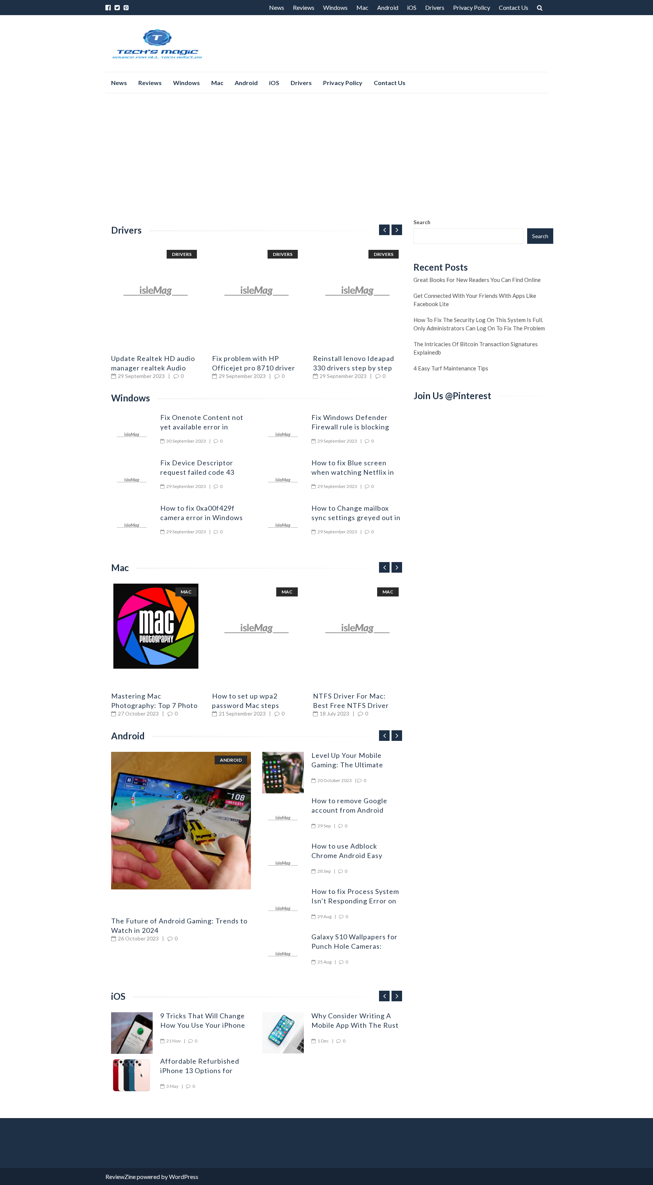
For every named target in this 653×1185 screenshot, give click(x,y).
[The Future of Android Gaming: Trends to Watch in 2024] (181, 821)
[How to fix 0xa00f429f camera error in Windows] (132, 525)
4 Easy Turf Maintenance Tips (450, 368)
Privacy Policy (471, 7)
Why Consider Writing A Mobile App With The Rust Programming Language (355, 1025)
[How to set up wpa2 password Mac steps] (257, 628)
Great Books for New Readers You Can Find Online (477, 279)
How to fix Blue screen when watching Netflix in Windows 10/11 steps (352, 472)
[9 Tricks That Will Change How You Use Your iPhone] (132, 1033)
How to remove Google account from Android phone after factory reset (353, 810)
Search (421, 222)
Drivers (434, 7)
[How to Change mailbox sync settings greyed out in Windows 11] (283, 525)
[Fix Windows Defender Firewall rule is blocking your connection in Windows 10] (283, 434)
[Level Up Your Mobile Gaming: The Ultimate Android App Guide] (283, 772)
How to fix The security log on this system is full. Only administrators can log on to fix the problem (479, 323)
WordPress (183, 1176)
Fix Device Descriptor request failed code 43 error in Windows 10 (197, 472)
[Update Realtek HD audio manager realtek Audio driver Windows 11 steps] (156, 291)
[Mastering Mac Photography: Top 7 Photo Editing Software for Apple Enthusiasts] (156, 626)
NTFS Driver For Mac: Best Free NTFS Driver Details (351, 705)
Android (387, 7)
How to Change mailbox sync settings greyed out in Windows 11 (356, 517)
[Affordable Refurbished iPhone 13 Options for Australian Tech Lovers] (132, 1075)
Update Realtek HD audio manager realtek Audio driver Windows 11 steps (153, 367)
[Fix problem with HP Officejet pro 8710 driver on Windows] (257, 291)
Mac (362, 7)
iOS (411, 7)
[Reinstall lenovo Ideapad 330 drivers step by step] (357, 291)
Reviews (303, 7)
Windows (335, 7)
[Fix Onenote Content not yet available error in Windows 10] (132, 434)
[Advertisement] (326, 156)
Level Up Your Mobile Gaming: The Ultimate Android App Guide (347, 764)
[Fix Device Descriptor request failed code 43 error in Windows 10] (132, 480)
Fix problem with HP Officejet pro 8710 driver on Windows (253, 367)
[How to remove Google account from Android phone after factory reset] (283, 818)
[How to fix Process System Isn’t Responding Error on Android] (283, 908)
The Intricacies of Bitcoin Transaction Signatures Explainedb (475, 348)
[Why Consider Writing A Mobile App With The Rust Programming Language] (283, 1033)
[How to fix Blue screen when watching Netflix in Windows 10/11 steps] (283, 480)
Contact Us (513, 7)
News (276, 7)
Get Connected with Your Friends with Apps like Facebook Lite (474, 299)
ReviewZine (120, 1176)
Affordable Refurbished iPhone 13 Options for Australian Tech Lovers (199, 1070)
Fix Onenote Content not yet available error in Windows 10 (201, 426)
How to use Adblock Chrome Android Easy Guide (346, 855)
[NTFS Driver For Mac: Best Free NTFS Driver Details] (357, 628)
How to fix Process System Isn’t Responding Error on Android (355, 900)
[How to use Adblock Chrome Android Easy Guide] (283, 863)
